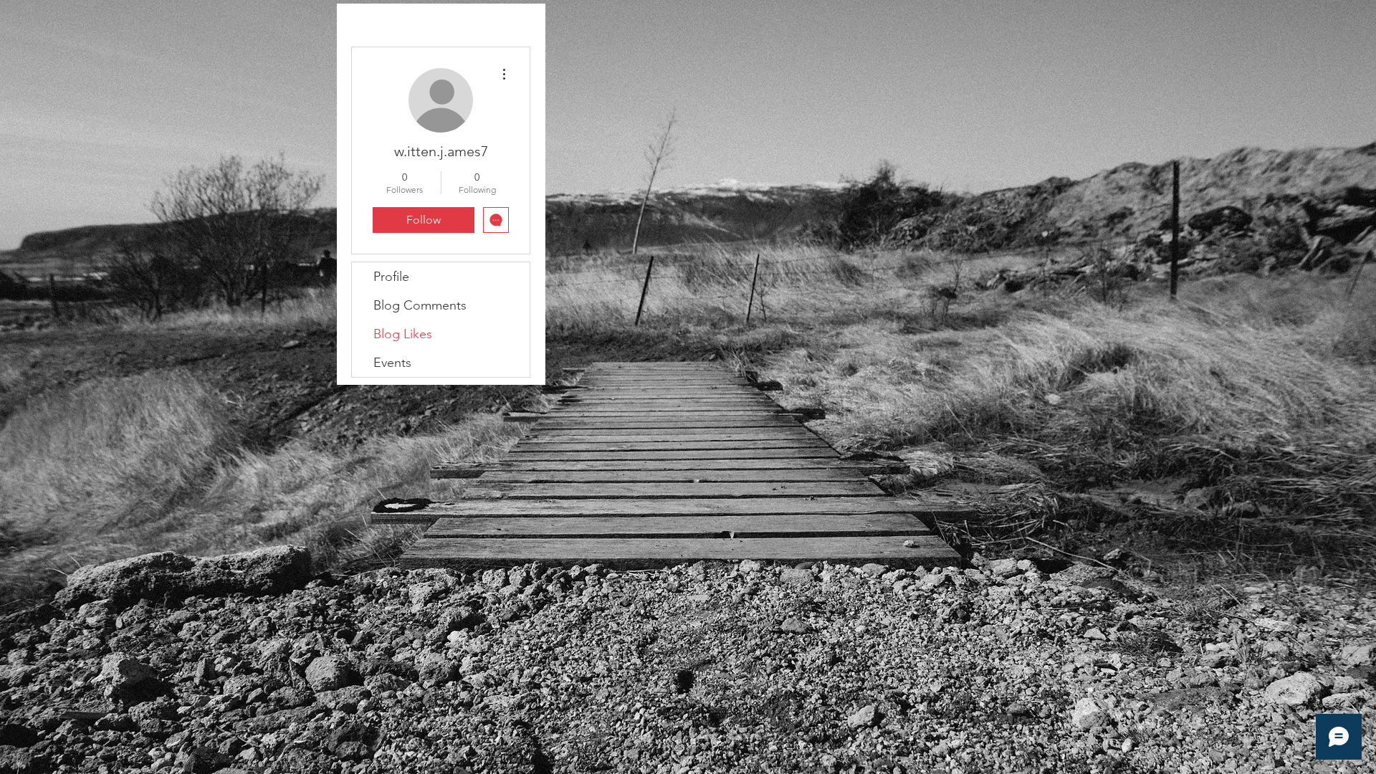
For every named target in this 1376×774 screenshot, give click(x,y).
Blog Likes (402, 334)
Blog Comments (420, 305)
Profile (391, 277)
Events (392, 363)
